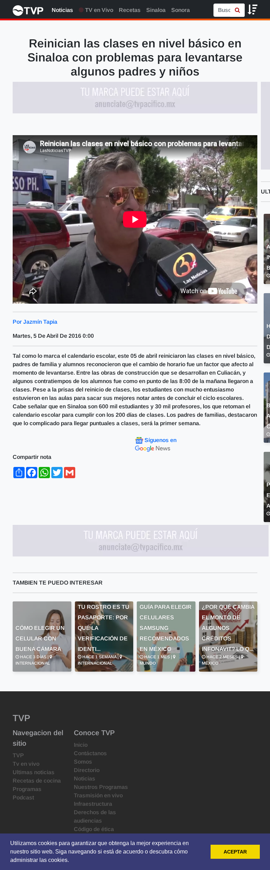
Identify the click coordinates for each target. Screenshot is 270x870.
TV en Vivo (98, 10)
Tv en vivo (26, 764)
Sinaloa (156, 10)
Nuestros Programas (101, 787)
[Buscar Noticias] (237, 10)
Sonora (180, 10)
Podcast (23, 797)
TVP (18, 755)
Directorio (86, 770)
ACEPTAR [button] (235, 852)
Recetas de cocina (37, 781)
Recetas (130, 10)
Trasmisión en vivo (98, 795)
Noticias (62, 10)
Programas (27, 789)
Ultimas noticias (33, 772)
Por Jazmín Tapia (35, 322)
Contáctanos (90, 753)
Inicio (81, 745)
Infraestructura (93, 804)
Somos (83, 762)
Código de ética (94, 829)
